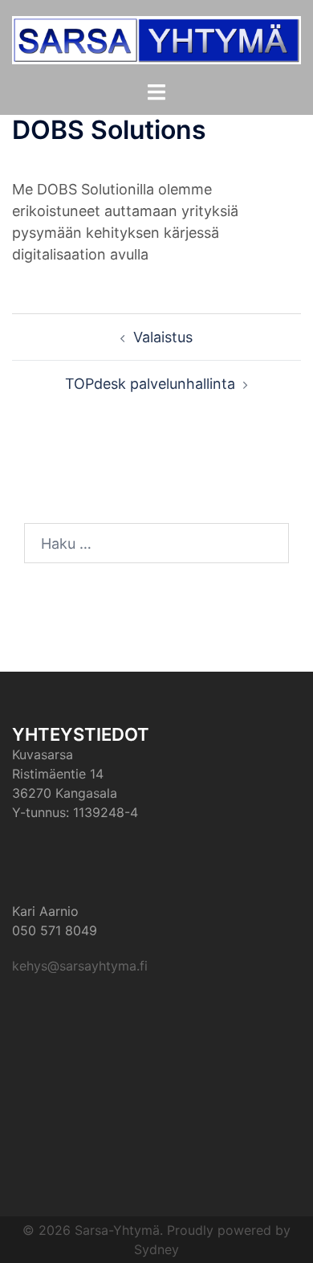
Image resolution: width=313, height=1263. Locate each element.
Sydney (156, 1249)
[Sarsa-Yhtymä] (156, 39)
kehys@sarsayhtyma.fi (80, 966)
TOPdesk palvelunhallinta (150, 383)
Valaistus (163, 337)
